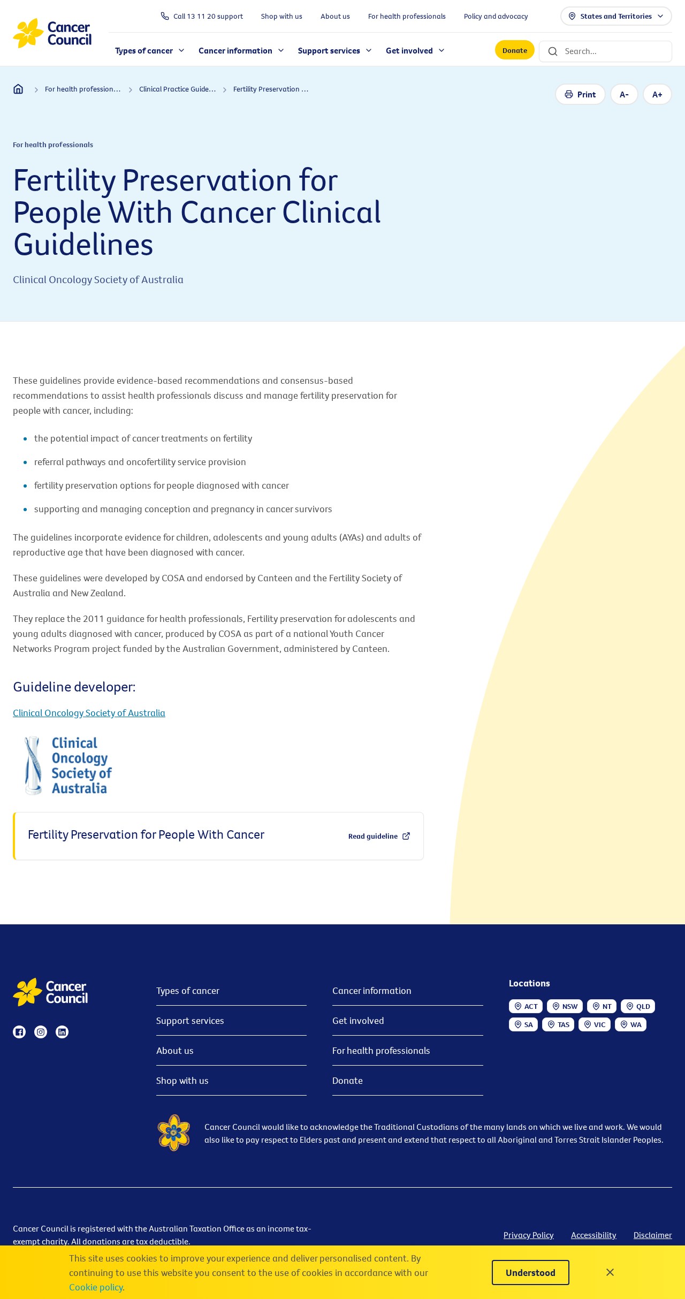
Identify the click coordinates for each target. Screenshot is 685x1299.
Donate (515, 50)
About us (175, 1050)
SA (528, 1024)
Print (586, 94)
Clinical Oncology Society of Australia (89, 713)
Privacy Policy (529, 1234)
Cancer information (372, 990)
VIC (600, 1024)
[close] (610, 1272)
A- (624, 94)
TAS (563, 1024)
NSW (570, 1006)
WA (636, 1024)
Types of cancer (187, 990)
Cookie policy (96, 1287)
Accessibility (593, 1234)
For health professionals (381, 1050)
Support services (190, 1020)
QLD (643, 1006)
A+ (657, 94)
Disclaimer (653, 1234)
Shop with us (182, 1080)
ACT (531, 1006)
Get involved (358, 1020)
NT (607, 1006)
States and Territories (616, 16)
